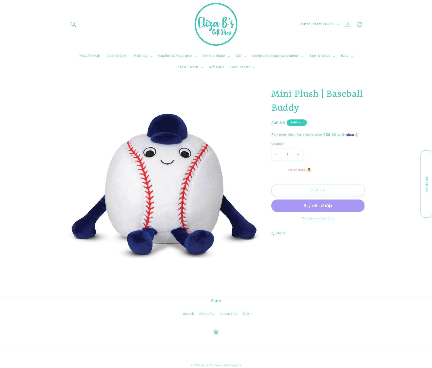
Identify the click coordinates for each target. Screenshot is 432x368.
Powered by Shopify (227, 365)
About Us (206, 314)
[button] (73, 24)
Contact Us (228, 314)
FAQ (246, 314)
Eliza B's (208, 365)
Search (188, 314)
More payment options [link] (318, 218)
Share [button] (280, 233)
